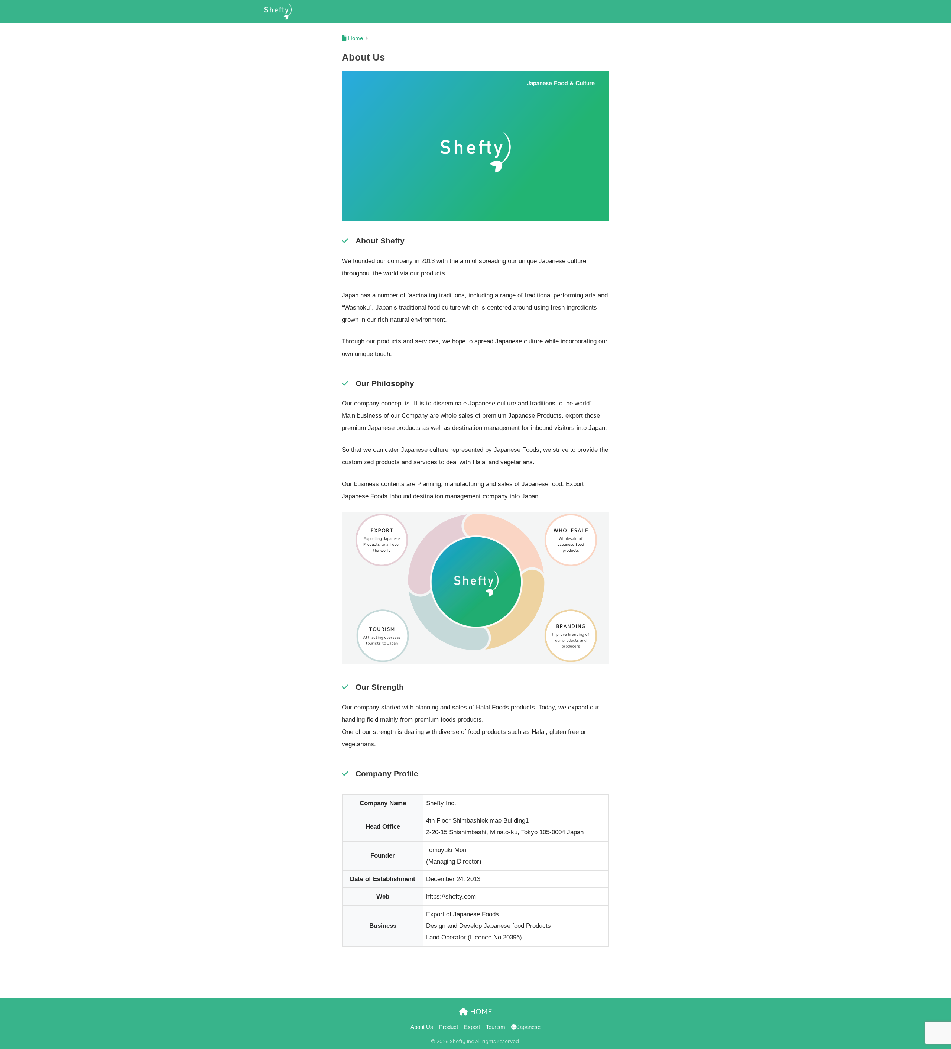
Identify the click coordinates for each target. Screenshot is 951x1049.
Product (448, 1027)
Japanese (529, 1027)
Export (472, 1027)
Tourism (495, 1027)
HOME (480, 1011)
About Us (421, 1027)
